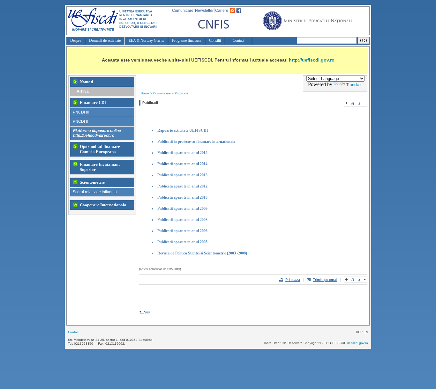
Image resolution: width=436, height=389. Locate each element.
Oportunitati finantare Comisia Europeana (100, 149)
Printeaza (292, 280)
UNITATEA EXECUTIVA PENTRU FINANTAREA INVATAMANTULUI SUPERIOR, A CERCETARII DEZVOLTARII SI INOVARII (139, 19)
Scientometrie (92, 182)
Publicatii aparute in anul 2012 (182, 186)
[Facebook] (238, 12)
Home (145, 93)
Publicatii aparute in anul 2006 (182, 231)
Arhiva (83, 91)
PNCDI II (80, 121)
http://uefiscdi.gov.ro (312, 59)
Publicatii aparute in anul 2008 (182, 219)
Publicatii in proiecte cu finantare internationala (196, 141)
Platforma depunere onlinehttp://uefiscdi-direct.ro (97, 133)
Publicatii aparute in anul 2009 (182, 208)
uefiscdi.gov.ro (357, 343)
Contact (238, 40)
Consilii (215, 40)
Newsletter (204, 10)
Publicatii (181, 93)
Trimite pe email (325, 280)
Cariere (221, 10)
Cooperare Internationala (103, 204)
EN (366, 332)
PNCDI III (81, 112)
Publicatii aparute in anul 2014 (182, 164)
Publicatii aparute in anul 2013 (182, 175)
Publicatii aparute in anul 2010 (182, 197)
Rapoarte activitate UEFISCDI (182, 130)
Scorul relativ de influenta (95, 192)
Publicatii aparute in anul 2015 (182, 152)
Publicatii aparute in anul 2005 (182, 242)
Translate (354, 85)
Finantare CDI (93, 102)
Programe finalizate (186, 40)
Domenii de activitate (105, 40)
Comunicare (182, 10)
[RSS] (232, 12)
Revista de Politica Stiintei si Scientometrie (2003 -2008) (202, 253)
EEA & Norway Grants (146, 40)
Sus (147, 312)
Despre (75, 40)
